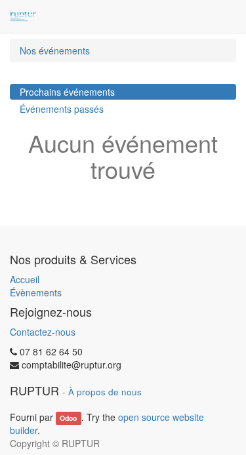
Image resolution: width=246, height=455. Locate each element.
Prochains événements (67, 91)
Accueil (24, 279)
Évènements (36, 292)
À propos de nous (105, 392)
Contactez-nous (42, 331)
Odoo (68, 418)
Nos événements (55, 50)
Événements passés (62, 108)
